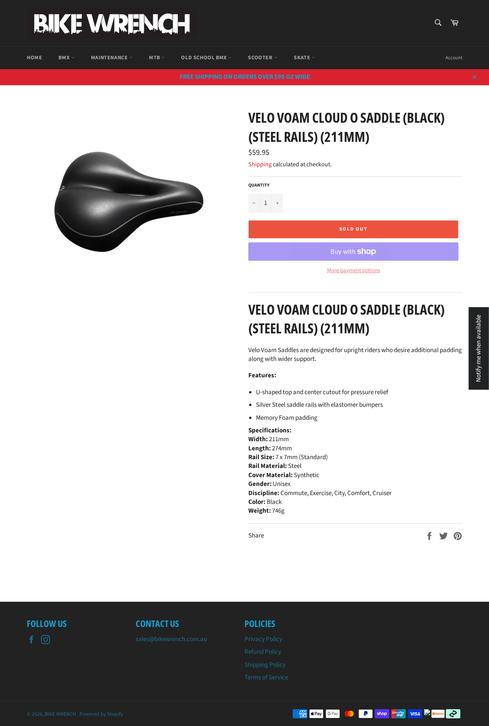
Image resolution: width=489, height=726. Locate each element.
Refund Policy (262, 651)
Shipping (260, 164)
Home (34, 58)
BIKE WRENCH (61, 714)
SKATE (303, 58)
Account (453, 57)
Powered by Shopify (101, 714)
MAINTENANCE (110, 58)
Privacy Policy (263, 639)
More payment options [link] (353, 270)
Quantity (258, 185)
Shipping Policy (265, 664)
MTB (155, 58)
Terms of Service (266, 677)
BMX (64, 58)
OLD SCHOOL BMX (204, 58)
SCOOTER (261, 58)
